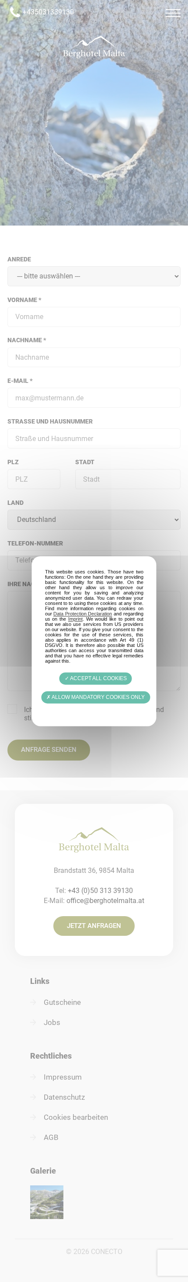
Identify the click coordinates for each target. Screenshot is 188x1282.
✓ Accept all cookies (96, 678)
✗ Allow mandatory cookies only (95, 697)
